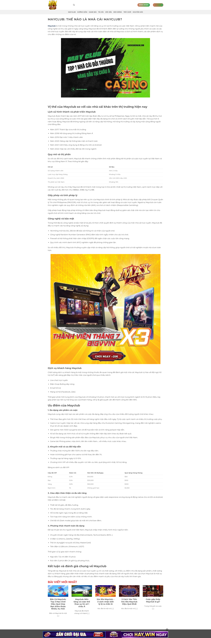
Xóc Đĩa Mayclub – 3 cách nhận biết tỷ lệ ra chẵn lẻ (105, 601)
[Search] (74, 5)
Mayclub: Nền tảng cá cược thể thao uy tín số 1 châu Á (82, 603)
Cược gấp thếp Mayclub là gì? (153, 600)
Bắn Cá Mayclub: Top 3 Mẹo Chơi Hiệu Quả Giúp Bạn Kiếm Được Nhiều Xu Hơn (58, 604)
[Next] (163, 603)
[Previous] (47, 603)
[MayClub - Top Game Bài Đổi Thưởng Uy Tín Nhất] (59, 5)
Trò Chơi (127, 12)
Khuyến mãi (138, 12)
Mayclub (52, 26)
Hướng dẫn (82, 12)
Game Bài (93, 12)
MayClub (72, 12)
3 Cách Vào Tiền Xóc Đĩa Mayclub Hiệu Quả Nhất (129, 601)
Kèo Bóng (117, 12)
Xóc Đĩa (108, 12)
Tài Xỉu (101, 12)
